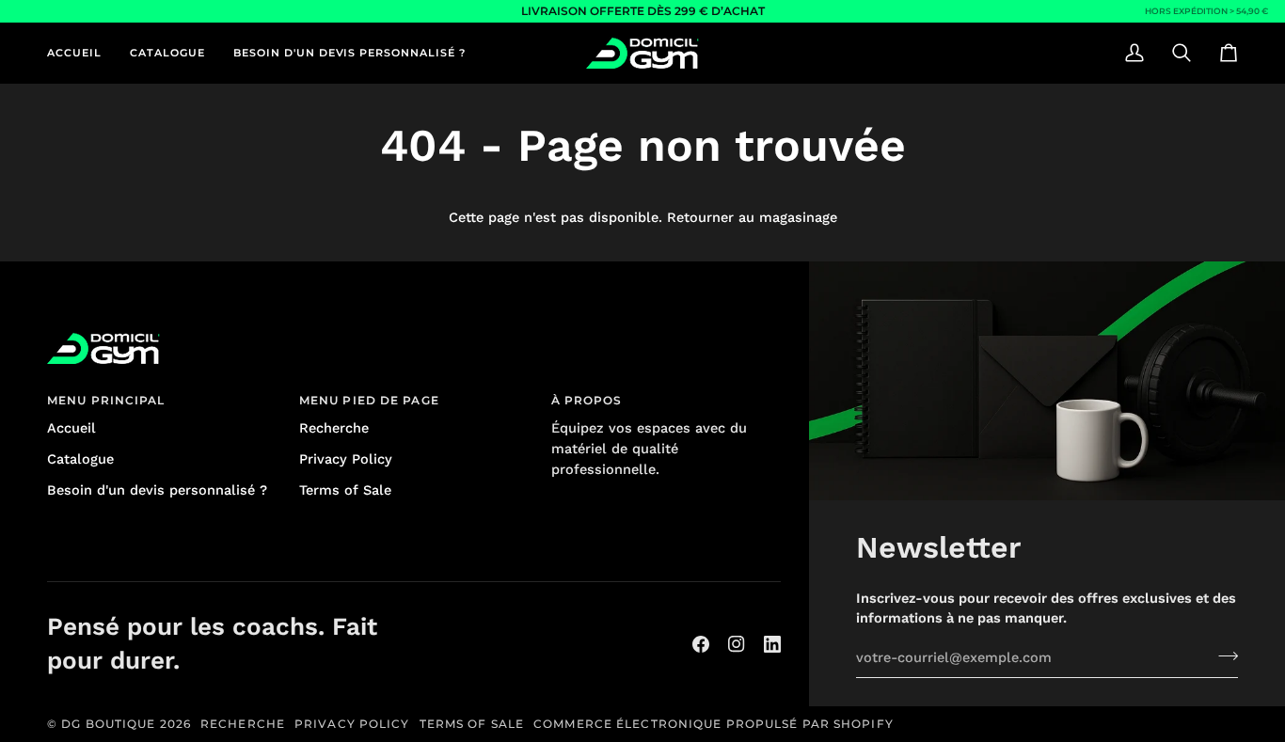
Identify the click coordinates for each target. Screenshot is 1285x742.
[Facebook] (700, 644)
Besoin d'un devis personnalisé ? (157, 490)
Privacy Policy (345, 459)
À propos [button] (587, 400)
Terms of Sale (345, 490)
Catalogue (80, 459)
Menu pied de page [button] (369, 400)
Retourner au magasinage (752, 218)
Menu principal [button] (106, 400)
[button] (167, 53)
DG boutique (108, 724)
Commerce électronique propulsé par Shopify (713, 724)
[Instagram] (736, 644)
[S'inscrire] (1222, 655)
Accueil (71, 428)
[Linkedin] (772, 644)
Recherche (334, 428)
